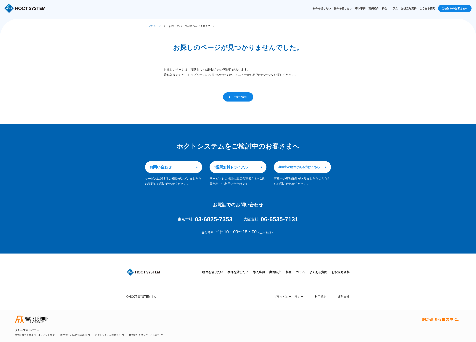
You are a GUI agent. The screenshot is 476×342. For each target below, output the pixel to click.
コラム (394, 8)
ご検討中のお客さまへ (455, 8)
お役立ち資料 (408, 8)
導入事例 (360, 8)
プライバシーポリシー (288, 296)
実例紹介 (374, 8)
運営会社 (344, 296)
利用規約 (321, 296)
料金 (384, 8)
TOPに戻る (240, 97)
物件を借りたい (322, 8)
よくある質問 (427, 8)
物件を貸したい (343, 8)
